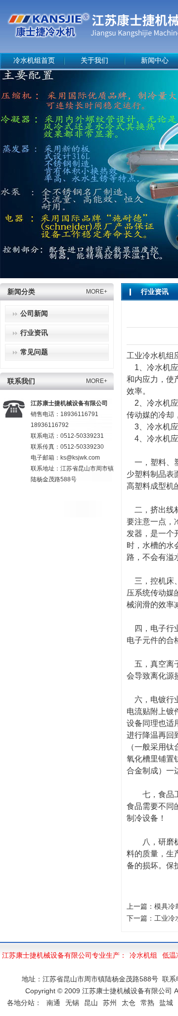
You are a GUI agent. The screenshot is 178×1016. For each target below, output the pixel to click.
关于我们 (94, 60)
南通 (53, 1003)
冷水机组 (143, 955)
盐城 (166, 1003)
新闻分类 (21, 292)
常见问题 (34, 352)
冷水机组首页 (34, 60)
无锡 (72, 1003)
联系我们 (21, 381)
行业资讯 (34, 333)
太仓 (128, 1003)
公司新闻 (34, 313)
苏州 (110, 1003)
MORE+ (96, 291)
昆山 (91, 1003)
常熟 (147, 1003)
